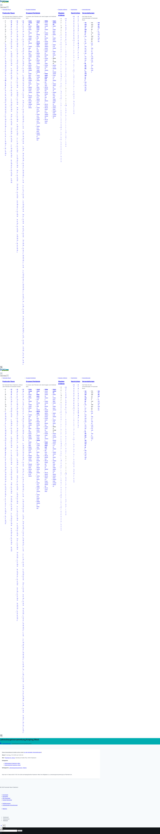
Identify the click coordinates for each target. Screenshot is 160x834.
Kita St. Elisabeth (23, 100)
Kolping (24, 767)
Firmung (61, 92)
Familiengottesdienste (99, 36)
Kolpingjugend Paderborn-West (12, 763)
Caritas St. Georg (38, 97)
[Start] (1, 743)
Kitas (23, 22)
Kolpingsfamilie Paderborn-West (12, 765)
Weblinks (4, 808)
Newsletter (5, 796)
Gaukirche (17, 45)
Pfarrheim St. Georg (10, 757)
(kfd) (46, 77)
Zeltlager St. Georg (30, 106)
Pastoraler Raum (8, 13)
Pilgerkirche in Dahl (54, 112)
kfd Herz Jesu (46, 83)
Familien (92, 53)
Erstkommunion (61, 75)
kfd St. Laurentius (46, 121)
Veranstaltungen (88, 13)
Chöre (46, 21)
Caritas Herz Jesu (38, 77)
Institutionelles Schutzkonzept (10, 805)
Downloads (5, 794)
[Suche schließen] (1, 828)
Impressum (6, 817)
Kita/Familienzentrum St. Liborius (23, 262)
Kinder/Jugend (30, 22)
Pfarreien (11, 24)
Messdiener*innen (30, 97)
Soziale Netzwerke (7, 800)
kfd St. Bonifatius (46, 89)
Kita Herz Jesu (23, 44)
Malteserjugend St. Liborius (30, 91)
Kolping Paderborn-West (54, 29)
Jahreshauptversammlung (15, 767)
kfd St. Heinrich (46, 109)
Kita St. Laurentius (23, 240)
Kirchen (17, 24)
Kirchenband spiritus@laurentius (46, 45)
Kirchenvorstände (5, 122)
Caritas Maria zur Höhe (38, 84)
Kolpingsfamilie (54, 22)
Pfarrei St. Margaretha (11, 160)
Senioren (92, 70)
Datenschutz (6, 819)
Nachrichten (75, 13)
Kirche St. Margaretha (17, 201)
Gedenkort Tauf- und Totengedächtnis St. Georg (54, 99)
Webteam (5, 152)
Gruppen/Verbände (33, 13)
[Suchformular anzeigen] (1, 367)
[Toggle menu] (1, 5)
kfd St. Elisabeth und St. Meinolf (46, 97)
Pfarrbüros (5, 75)
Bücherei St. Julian (38, 68)
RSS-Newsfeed (6, 798)
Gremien (5, 84)
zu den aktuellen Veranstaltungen (32, 752)
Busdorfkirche (17, 34)
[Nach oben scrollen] (1, 826)
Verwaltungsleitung (5, 63)
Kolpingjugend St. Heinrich (30, 82)
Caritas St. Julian (38, 116)
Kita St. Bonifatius (23, 75)
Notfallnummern (6, 803)
